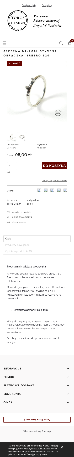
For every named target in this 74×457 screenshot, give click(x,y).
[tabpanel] (37, 304)
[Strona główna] (37, 22)
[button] (4, 42)
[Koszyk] (69, 43)
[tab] (37, 238)
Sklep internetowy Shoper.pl (37, 431)
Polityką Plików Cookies (37, 448)
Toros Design (14, 203)
